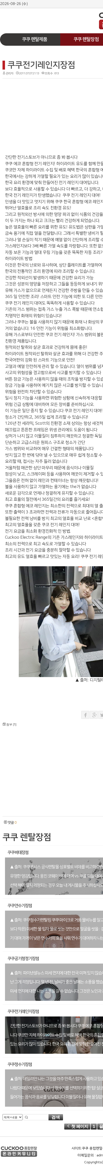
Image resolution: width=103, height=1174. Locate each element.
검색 (56, 1117)
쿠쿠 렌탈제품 (34, 39)
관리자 (9, 73)
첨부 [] (11, 724)
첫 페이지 (79, 1126)
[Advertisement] (37, 17)
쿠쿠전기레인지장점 (41, 65)
